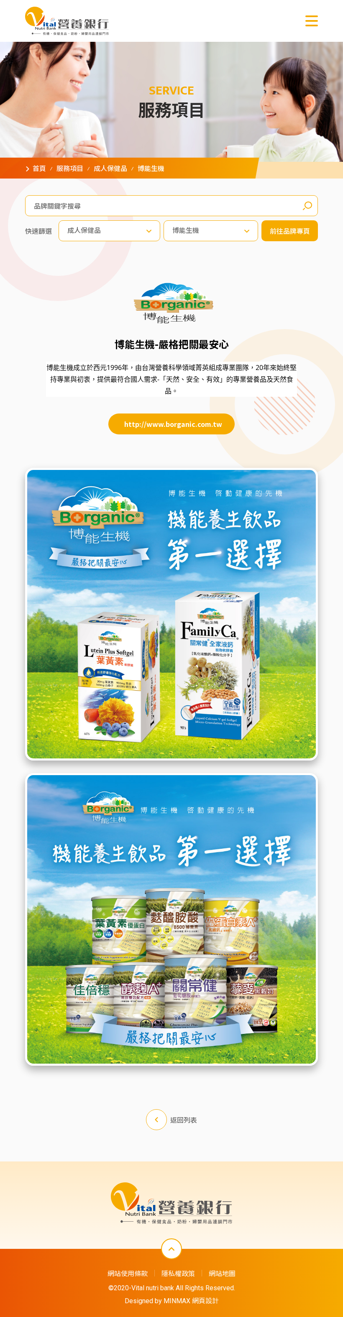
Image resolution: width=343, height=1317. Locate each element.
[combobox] (109, 230)
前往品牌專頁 (290, 231)
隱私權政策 (178, 1273)
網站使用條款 (128, 1273)
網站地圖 (222, 1273)
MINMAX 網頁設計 (191, 1301)
